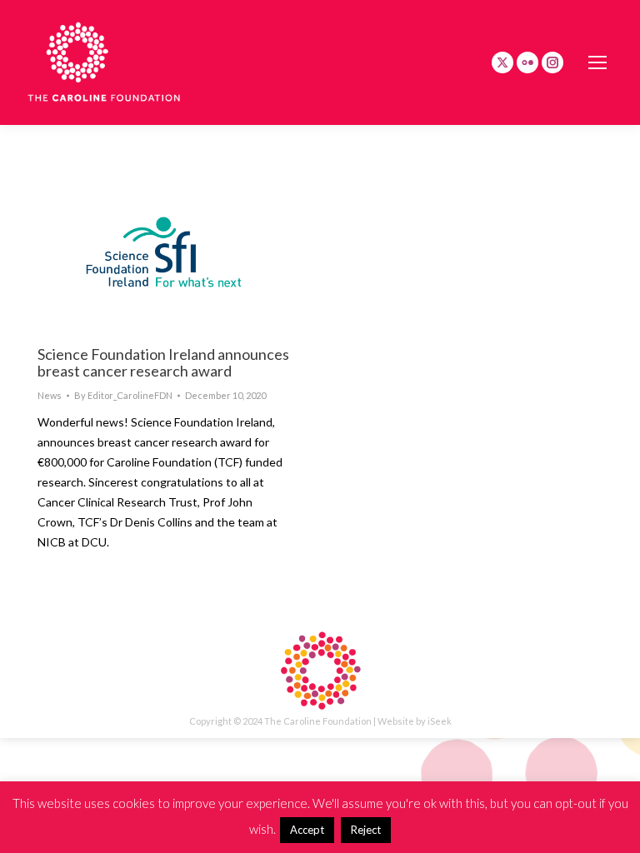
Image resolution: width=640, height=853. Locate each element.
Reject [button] (366, 829)
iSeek (440, 721)
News (50, 395)
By (123, 395)
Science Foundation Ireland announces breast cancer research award (163, 362)
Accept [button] (307, 829)
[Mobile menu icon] (597, 62)
